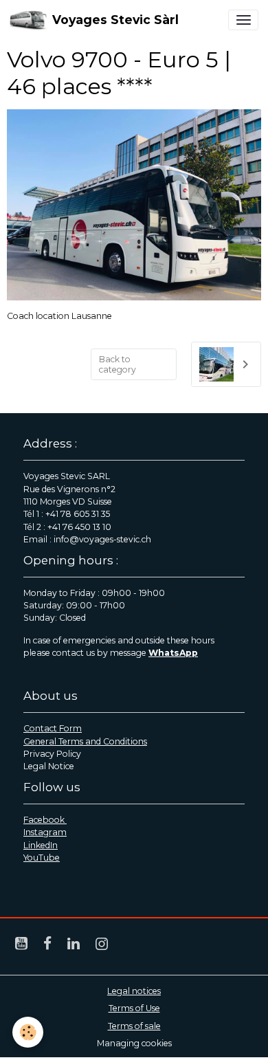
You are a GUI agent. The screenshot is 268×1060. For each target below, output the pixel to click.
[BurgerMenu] (243, 20)
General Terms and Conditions (85, 741)
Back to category (117, 364)
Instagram (45, 832)
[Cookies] (27, 1032)
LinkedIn (40, 845)
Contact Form (52, 728)
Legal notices (134, 991)
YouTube (41, 857)
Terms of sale (134, 1026)
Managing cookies (134, 1043)
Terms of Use (134, 1008)
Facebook (45, 820)
